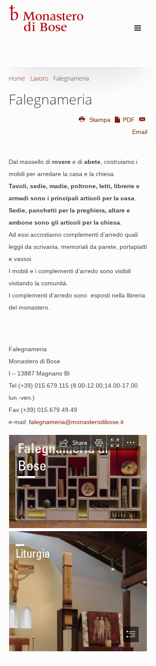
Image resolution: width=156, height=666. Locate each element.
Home (17, 78)
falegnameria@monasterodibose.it (76, 421)
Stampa (100, 119)
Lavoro (39, 78)
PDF (128, 119)
